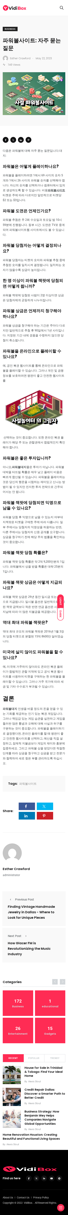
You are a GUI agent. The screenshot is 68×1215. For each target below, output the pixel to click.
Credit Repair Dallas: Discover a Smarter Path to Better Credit (44, 1094)
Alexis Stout (34, 1081)
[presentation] (55, 982)
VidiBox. (28, 1202)
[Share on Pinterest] (28, 140)
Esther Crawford (16, 869)
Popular (34, 1058)
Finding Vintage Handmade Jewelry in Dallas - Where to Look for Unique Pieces (31, 912)
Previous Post (24, 899)
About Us (8, 1197)
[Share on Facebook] (6, 140)
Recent (13, 1058)
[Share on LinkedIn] (21, 140)
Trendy (54, 1058)
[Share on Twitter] (13, 140)
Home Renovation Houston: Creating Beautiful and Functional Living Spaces (31, 1137)
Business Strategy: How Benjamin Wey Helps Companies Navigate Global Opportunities (41, 1117)
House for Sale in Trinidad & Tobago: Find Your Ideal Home (43, 1072)
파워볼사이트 (28, 784)
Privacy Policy (41, 1197)
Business (10, 29)
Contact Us (23, 1197)
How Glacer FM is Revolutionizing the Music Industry (29, 948)
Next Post (14, 936)
